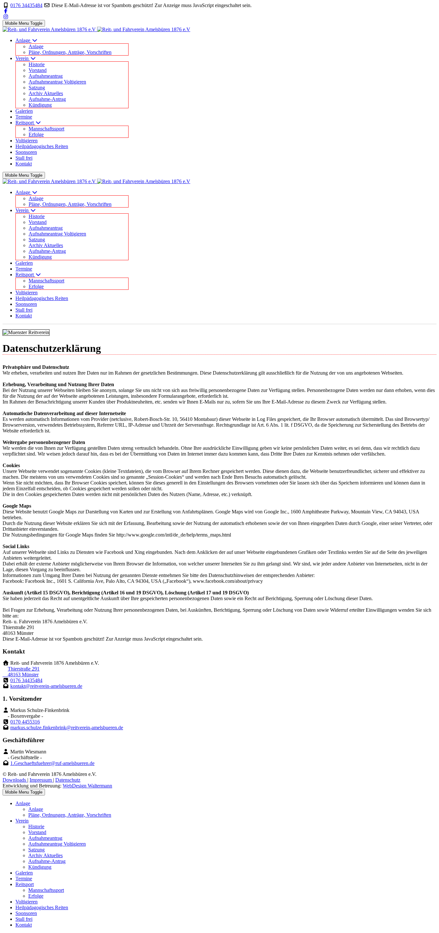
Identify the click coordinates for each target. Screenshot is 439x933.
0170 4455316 (25, 721)
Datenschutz (67, 780)
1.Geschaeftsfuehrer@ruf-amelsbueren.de (52, 763)
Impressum (41, 780)
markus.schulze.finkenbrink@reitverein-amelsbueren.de (66, 727)
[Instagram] (6, 17)
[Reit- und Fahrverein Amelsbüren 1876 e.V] (96, 29)
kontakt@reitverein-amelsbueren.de (46, 686)
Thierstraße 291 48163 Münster (21, 671)
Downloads (15, 780)
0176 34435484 (26, 5)
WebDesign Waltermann (87, 785)
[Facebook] (6, 11)
